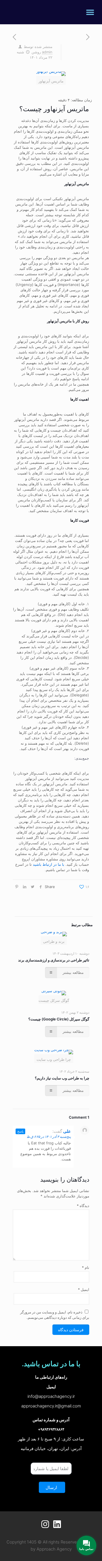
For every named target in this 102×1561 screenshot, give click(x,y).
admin (47, 52)
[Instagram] (45, 1524)
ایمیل (83, 1289)
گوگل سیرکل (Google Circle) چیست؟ (58, 1019)
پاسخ (20, 1131)
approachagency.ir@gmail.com (51, 1406)
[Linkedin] (57, 1524)
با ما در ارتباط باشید (48, 864)
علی (67, 1131)
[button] (90, 12)
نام (85, 1267)
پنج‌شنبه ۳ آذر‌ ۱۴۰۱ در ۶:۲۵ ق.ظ (49, 1136)
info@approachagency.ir (51, 1396)
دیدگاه (83, 1205)
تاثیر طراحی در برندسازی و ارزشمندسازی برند (53, 960)
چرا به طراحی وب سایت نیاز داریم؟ (62, 1078)
